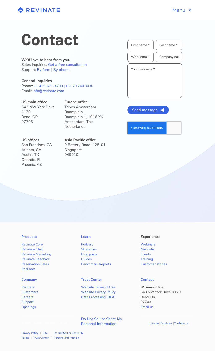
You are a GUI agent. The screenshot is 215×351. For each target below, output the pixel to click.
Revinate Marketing (36, 254)
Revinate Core (32, 244)
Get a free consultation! (68, 64)
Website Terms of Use (98, 287)
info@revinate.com (48, 90)
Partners (27, 287)
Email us (147, 307)
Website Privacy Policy (98, 292)
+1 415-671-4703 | (50, 86)
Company (29, 279)
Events (146, 254)
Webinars (148, 244)
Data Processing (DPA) (98, 297)
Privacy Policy (29, 333)
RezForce (28, 269)
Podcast (87, 244)
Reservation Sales (35, 264)
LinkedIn (153, 323)
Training (147, 259)
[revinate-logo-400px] (39, 9)
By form (43, 69)
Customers (29, 292)
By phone (61, 69)
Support (27, 302)
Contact (147, 279)
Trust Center (91, 279)
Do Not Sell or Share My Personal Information (101, 321)
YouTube (179, 323)
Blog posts (89, 254)
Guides (86, 259)
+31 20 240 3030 (79, 86)
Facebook (166, 323)
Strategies (89, 249)
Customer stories (154, 264)
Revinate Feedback (35, 259)
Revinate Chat (32, 249)
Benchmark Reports (96, 264)
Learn (86, 236)
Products (29, 236)
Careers (27, 297)
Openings (28, 307)
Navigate (147, 249)
